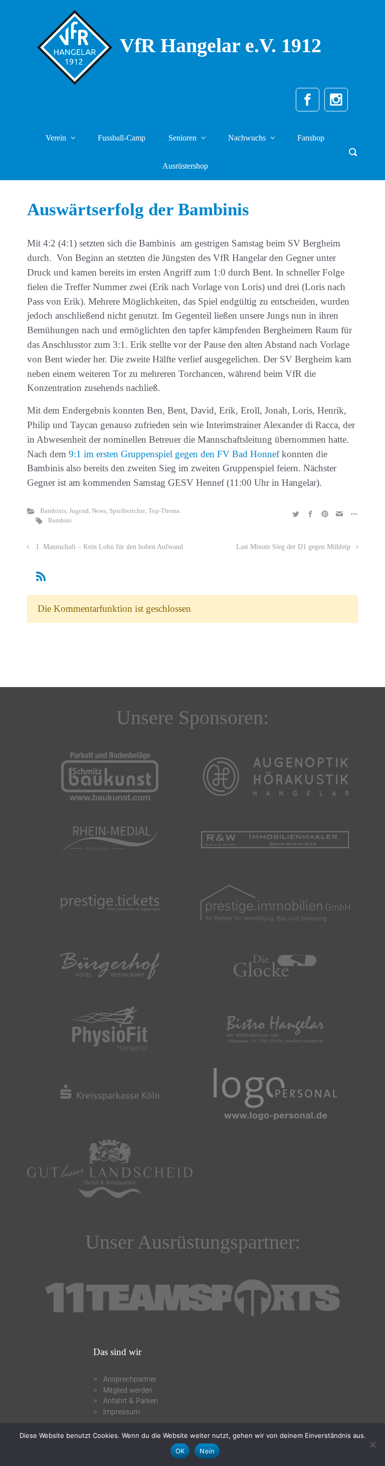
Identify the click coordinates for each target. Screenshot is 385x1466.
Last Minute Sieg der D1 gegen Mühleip (293, 547)
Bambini (60, 520)
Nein (207, 1451)
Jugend (79, 510)
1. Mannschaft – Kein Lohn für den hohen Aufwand (109, 547)
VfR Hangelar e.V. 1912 (220, 45)
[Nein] (372, 1444)
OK (180, 1451)
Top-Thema (163, 510)
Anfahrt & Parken (130, 1401)
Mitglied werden (127, 1390)
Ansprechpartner (129, 1379)
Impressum (121, 1412)
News (99, 510)
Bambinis (53, 510)
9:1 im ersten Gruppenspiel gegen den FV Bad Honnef (174, 454)
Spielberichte (127, 510)
